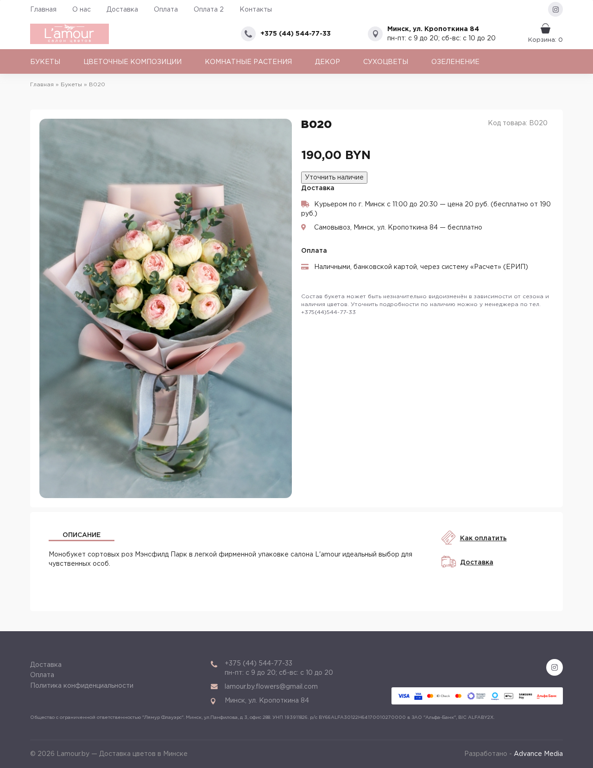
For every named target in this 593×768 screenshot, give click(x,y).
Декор (327, 62)
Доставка (122, 10)
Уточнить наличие (334, 177)
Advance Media (538, 754)
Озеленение (455, 62)
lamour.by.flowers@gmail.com (271, 687)
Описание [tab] (82, 535)
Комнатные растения (248, 62)
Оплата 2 (209, 10)
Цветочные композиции (132, 62)
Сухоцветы (385, 62)
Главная (43, 10)
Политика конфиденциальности (81, 686)
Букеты (45, 62)
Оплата (166, 10)
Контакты (256, 10)
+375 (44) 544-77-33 (295, 34)
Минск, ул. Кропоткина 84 (433, 29)
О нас (81, 10)
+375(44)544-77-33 (328, 312)
